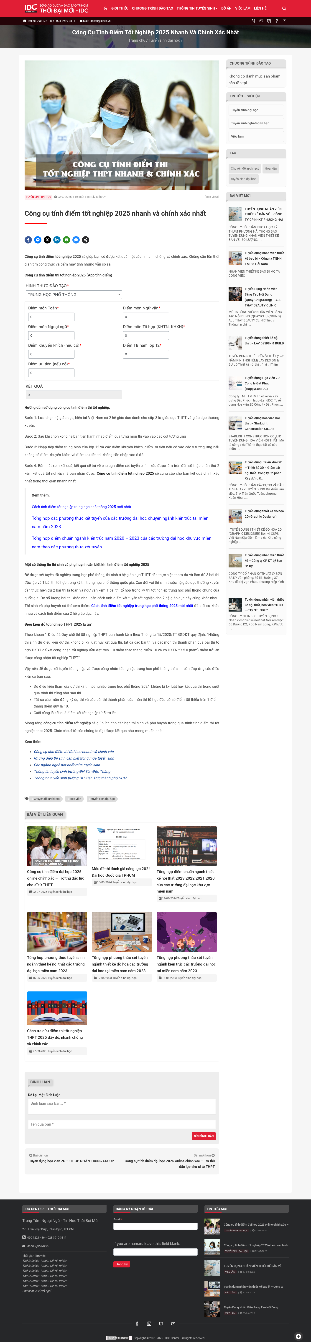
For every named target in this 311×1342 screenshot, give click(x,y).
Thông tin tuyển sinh (196, 8)
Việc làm (242, 8)
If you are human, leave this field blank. (146, 1244)
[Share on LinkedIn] (57, 239)
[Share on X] (47, 239)
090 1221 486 (45, 21)
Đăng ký (122, 1264)
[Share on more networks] (85, 239)
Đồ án (226, 8)
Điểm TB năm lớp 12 (142, 345)
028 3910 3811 (65, 21)
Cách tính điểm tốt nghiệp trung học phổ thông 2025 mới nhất (81, 507)
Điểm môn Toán (43, 308)
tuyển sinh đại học (103, 798)
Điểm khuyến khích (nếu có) (55, 345)
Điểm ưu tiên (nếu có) (49, 364)
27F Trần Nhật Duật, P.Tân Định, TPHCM (48, 1229)
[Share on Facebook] (28, 239)
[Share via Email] (66, 239)
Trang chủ (136, 40)
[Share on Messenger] (37, 239)
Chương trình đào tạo (152, 8)
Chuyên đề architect (47, 798)
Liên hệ (260, 8)
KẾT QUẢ (34, 386)
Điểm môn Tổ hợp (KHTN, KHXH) (154, 326)
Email (117, 1219)
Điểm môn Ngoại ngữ (48, 326)
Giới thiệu (119, 8)
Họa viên (75, 798)
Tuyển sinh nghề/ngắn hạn (250, 123)
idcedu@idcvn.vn (100, 21)
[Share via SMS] (76, 239)
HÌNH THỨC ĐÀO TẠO (47, 285)
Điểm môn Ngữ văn (142, 308)
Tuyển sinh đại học (164, 40)
